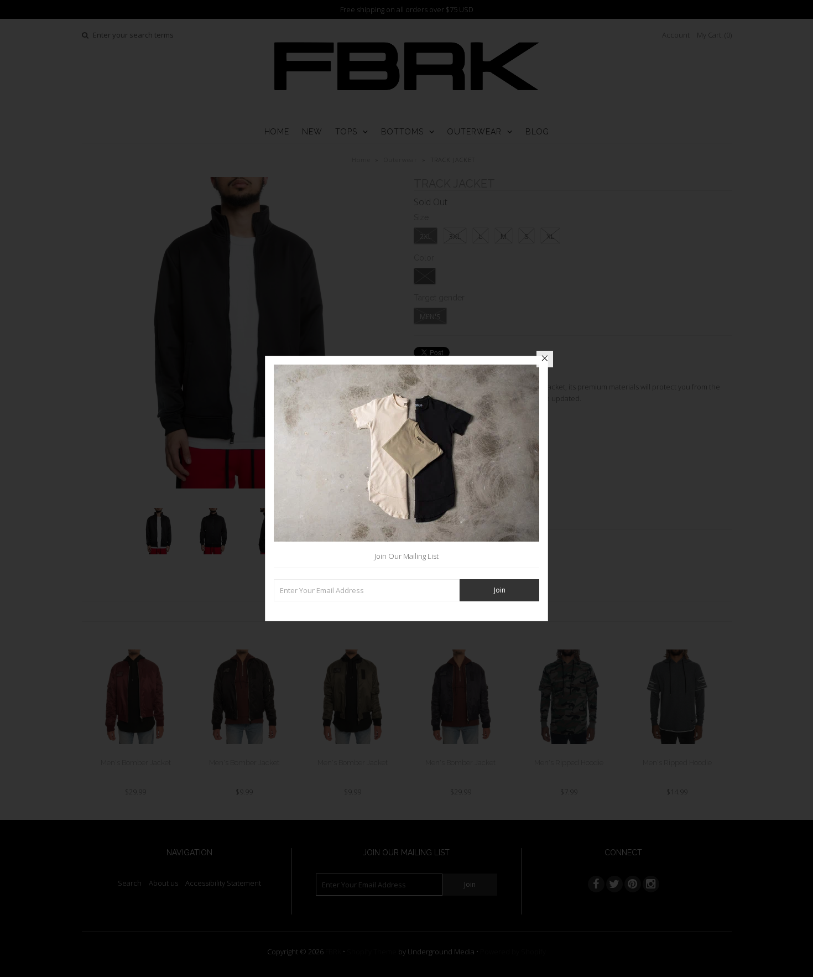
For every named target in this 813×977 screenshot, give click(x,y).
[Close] (544, 359)
